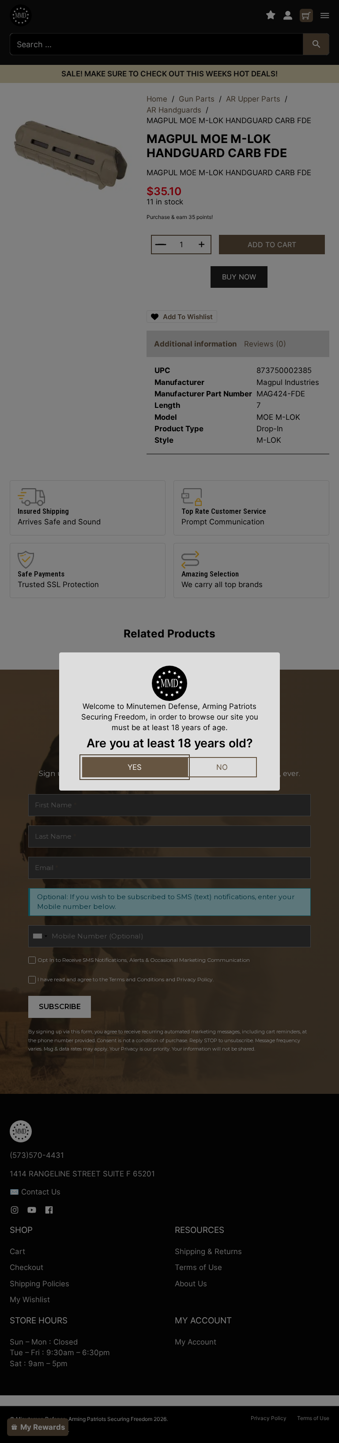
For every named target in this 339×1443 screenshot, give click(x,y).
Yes (135, 767)
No (222, 767)
